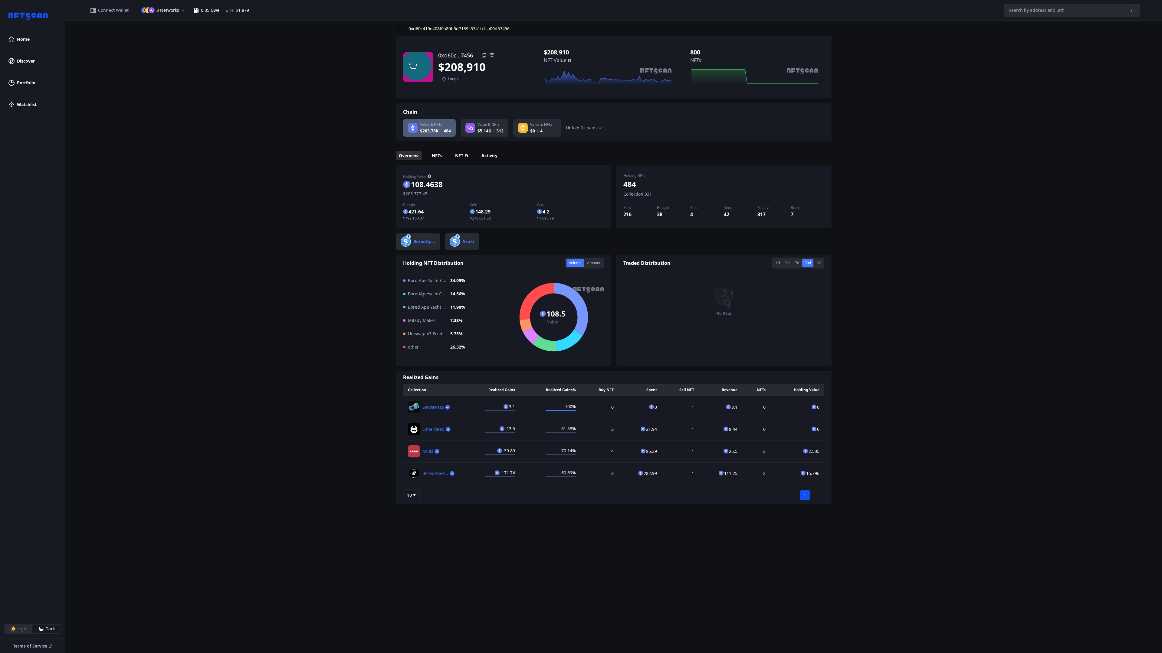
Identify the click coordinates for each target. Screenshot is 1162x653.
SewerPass (433, 407)
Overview (409, 155)
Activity (489, 155)
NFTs (437, 155)
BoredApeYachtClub (442, 473)
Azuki (427, 451)
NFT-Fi (461, 155)
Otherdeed (433, 429)
